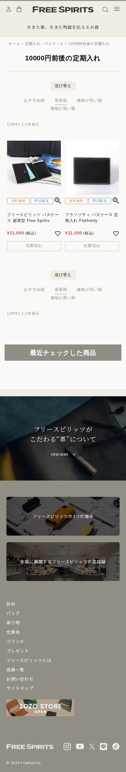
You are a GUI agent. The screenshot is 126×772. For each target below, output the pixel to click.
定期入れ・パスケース (44, 43)
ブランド (15, 641)
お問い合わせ (19, 679)
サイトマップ (19, 688)
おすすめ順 (34, 100)
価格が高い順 (63, 108)
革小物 (13, 622)
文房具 (13, 632)
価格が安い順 (89, 100)
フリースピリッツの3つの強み (62, 516)
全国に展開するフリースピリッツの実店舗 (63, 561)
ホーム (14, 43)
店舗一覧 (15, 669)
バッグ (13, 613)
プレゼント (17, 651)
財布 (10, 604)
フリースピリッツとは (28, 660)
